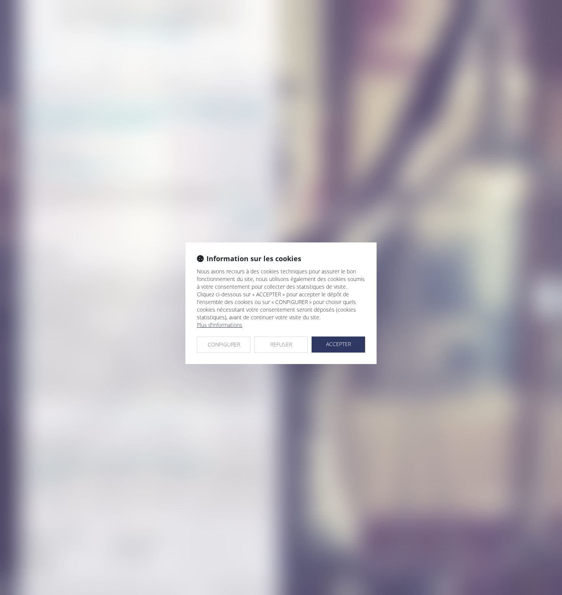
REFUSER (281, 344)
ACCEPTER (338, 344)
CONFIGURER (224, 344)
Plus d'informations (219, 324)
